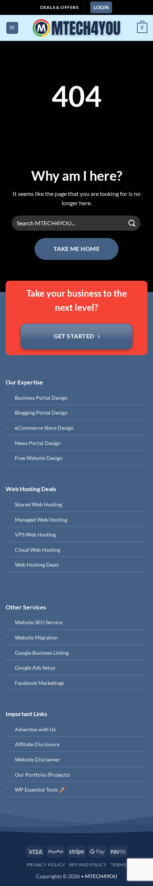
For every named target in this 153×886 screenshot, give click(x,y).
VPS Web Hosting (35, 534)
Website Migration (36, 637)
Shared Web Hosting (38, 504)
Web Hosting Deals (37, 564)
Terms (118, 864)
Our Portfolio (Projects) (42, 774)
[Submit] (132, 223)
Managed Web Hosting (41, 519)
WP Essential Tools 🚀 (40, 789)
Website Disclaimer (37, 759)
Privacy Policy (46, 864)
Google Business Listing (42, 653)
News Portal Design (38, 443)
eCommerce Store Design (44, 428)
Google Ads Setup (35, 667)
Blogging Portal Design (41, 412)
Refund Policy (88, 864)
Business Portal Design (41, 397)
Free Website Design (38, 458)
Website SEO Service (38, 622)
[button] (101, 7)
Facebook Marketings (39, 683)
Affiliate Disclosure (37, 744)
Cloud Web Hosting (37, 550)
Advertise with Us (35, 729)
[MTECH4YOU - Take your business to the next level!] (76, 28)
